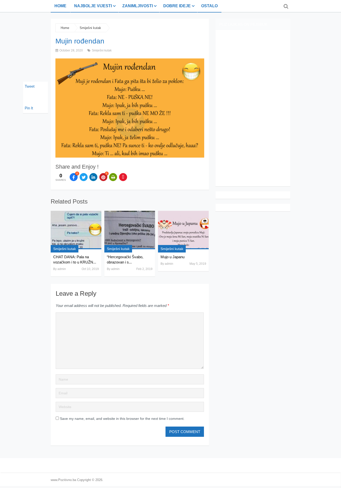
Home (60, 6)
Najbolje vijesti (93, 6)
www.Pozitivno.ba (63, 480)
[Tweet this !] (84, 177)
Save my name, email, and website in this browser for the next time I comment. (122, 419)
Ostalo (209, 6)
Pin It (29, 108)
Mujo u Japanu (172, 257)
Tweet (29, 86)
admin (61, 269)
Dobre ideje (177, 6)
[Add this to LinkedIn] (93, 177)
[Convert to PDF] (123, 177)
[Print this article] (113, 177)
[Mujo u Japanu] (183, 230)
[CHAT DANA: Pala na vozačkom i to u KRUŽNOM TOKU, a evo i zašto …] (76, 230)
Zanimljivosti (137, 6)
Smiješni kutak (90, 28)
